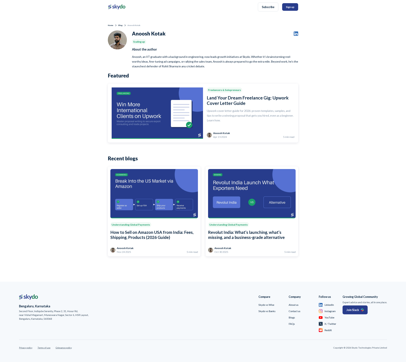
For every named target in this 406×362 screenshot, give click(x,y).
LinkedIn (329, 304)
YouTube (329, 317)
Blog (120, 25)
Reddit (328, 330)
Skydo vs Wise (266, 304)
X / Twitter (330, 323)
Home (110, 25)
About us (293, 304)
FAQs (292, 323)
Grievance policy (64, 347)
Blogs (292, 317)
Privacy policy (25, 347)
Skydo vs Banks (267, 311)
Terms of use (43, 347)
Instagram (330, 311)
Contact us (294, 311)
